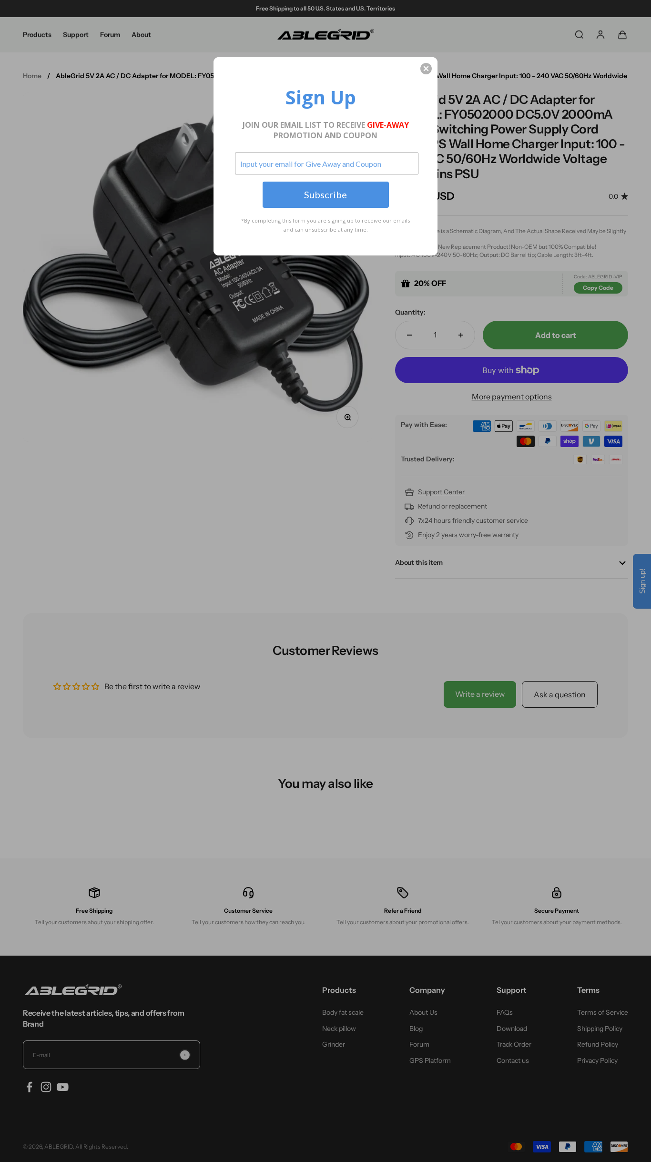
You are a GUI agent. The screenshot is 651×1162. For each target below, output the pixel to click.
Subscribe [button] (325, 194)
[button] (426, 68)
